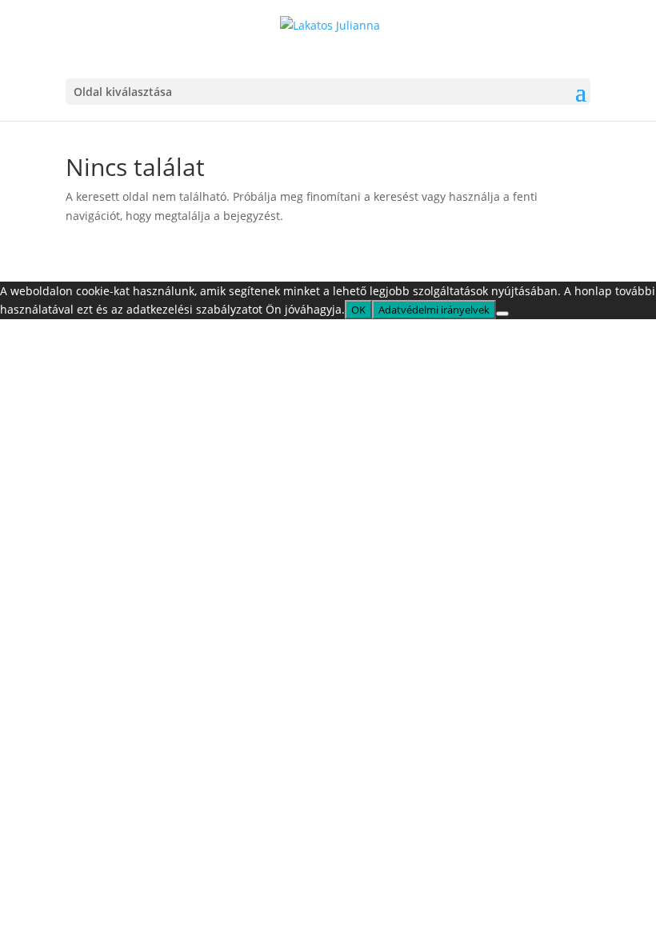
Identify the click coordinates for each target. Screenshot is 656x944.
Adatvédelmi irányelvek (434, 309)
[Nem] (502, 313)
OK (358, 309)
